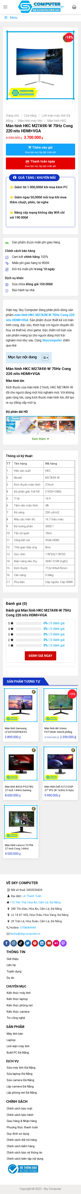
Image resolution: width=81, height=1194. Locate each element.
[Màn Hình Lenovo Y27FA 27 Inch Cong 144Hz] (21, 822)
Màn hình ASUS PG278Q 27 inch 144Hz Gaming (19, 788)
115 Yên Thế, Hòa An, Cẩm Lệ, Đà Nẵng (35, 902)
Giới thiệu (12, 959)
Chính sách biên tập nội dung (25, 1158)
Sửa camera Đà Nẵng (20, 1080)
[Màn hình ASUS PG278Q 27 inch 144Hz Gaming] (21, 763)
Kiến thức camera (18, 1011)
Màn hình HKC (56, 121)
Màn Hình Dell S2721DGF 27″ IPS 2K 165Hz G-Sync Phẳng (59, 790)
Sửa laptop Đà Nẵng (19, 1074)
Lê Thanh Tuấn (32, 896)
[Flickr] (56, 943)
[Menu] (5, 7)
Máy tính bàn (15, 1034)
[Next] (21, 104)
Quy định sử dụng (18, 1133)
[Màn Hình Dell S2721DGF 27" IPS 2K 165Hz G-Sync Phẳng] (60, 763)
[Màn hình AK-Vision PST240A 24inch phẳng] (60, 705)
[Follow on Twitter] (28, 943)
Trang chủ (12, 115)
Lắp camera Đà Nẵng (20, 1086)
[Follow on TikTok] (20, 943)
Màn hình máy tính (30, 121)
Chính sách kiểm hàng (21, 1146)
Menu (13, 17)
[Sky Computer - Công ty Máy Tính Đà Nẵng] (40, 7)
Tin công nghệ (16, 1018)
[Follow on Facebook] (6, 943)
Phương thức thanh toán (22, 1127)
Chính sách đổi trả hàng (22, 1140)
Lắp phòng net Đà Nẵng (22, 1092)
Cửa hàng (30, 115)
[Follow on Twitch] (63, 943)
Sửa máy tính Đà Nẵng (21, 1067)
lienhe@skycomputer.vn (25, 934)
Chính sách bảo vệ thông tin (24, 1152)
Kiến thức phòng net (20, 1005)
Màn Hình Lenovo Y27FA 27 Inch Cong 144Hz (19, 846)
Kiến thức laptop (17, 999)
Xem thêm (39, 439)
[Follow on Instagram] (13, 943)
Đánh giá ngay (40, 656)
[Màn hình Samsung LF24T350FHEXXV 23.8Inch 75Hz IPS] (21, 705)
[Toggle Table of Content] (43, 357)
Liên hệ (11, 965)
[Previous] (10, 104)
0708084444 (28, 927)
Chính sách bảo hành (20, 1115)
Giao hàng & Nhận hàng (22, 1121)
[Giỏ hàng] (74, 7)
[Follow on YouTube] (49, 943)
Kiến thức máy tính (19, 993)
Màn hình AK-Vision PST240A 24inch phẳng (58, 730)
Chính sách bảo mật (19, 1108)
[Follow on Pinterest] (35, 943)
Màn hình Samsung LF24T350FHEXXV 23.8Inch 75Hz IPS (16, 732)
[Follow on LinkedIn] (42, 943)
